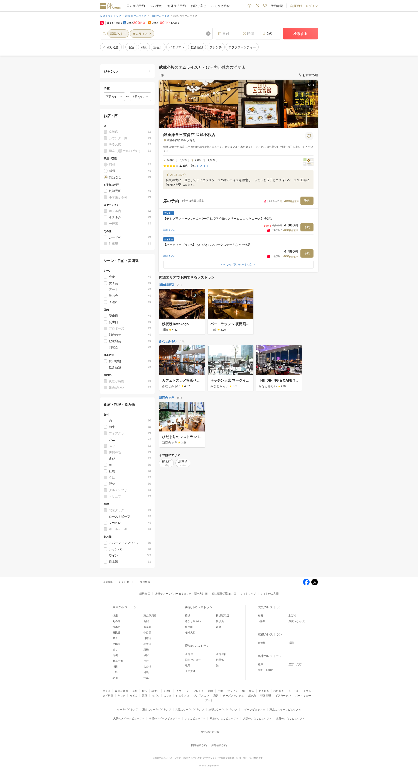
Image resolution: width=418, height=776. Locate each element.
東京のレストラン (125, 607)
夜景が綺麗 (121, 691)
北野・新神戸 (265, 670)
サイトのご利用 (269, 593)
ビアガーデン (283, 695)
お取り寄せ (198, 6)
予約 (307, 200)
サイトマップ (248, 593)
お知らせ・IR (126, 582)
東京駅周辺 (150, 615)
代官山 (147, 660)
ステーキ (293, 691)
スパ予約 (156, 6)
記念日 (168, 691)
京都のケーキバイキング (223, 709)
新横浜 (220, 621)
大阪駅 (262, 621)
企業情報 (108, 582)
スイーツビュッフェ (253, 709)
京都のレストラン (270, 634)
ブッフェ (232, 691)
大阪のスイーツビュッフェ (129, 718)
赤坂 (115, 638)
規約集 (143, 593)
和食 (210, 691)
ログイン (312, 6)
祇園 (291, 642)
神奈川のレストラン (198, 607)
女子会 (107, 691)
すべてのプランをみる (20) (236, 264)
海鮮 (216, 695)
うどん (134, 695)
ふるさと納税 (220, 6)
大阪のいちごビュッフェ (257, 718)
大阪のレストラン (270, 607)
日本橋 (147, 638)
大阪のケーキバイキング (189, 709)
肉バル (155, 695)
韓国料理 (265, 695)
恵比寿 (116, 643)
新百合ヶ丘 (166, 397)
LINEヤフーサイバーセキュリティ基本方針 (180, 593)
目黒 (146, 672)
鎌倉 (218, 626)
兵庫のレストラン (270, 656)
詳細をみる (169, 229)
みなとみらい (168, 341)
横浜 (187, 615)
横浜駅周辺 (222, 615)
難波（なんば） (297, 621)
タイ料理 (108, 695)
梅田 (260, 615)
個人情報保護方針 (222, 593)
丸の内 (116, 621)
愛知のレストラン (197, 645)
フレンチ (198, 691)
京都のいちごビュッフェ (290, 718)
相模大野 (190, 632)
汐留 (146, 655)
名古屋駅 (221, 654)
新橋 (146, 649)
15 (313, 84)
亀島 (187, 665)
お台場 (147, 666)
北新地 (292, 615)
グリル (307, 691)
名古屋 (189, 654)
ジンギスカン (201, 695)
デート (209, 700)
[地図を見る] (308, 161)
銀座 (115, 615)
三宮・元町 (295, 664)
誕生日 (155, 691)
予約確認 (277, 6)
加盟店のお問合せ (209, 732)
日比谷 (116, 632)
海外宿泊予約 (176, 6)
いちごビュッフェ (195, 718)
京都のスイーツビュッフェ (164, 718)
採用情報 (145, 582)
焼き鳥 (252, 695)
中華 (220, 691)
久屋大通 (190, 671)
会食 (135, 691)
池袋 (115, 655)
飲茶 (144, 695)
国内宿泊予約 (135, 6)
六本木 (116, 626)
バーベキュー (303, 695)
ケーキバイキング (127, 709)
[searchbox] (156, 33)
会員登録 (296, 6)
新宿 (146, 621)
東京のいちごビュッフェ (224, 718)
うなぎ (121, 695)
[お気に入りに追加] (309, 136)
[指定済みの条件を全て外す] (208, 33)
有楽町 (147, 626)
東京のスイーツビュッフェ (285, 709)
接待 (144, 691)
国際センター (193, 659)
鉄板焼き (278, 691)
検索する (300, 33)
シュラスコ (182, 695)
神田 (115, 666)
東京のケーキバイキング (156, 709)
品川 (115, 677)
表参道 (147, 643)
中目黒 (147, 632)
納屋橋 (220, 659)
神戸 (260, 664)
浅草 (146, 677)
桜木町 (189, 626)
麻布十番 (118, 660)
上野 (115, 672)
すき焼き (264, 691)
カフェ (168, 695)
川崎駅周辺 (166, 285)
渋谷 (115, 649)
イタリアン (182, 691)
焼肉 (251, 691)
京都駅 (262, 642)
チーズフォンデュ (233, 695)
